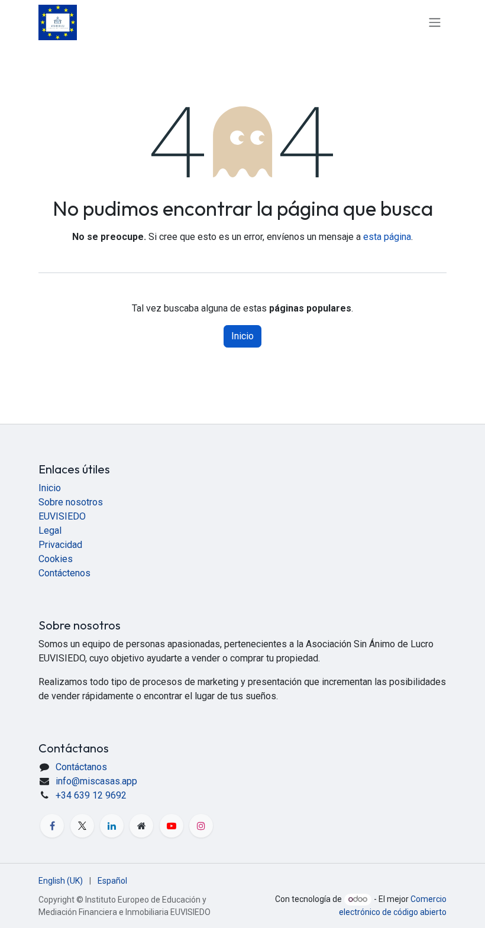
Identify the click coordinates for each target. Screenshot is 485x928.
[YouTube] (171, 826)
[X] (82, 826)
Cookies (55, 558)
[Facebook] (52, 826)
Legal (50, 530)
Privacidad (60, 544)
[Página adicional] (141, 826)
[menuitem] (60, 881)
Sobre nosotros (70, 502)
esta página (387, 236)
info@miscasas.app (96, 781)
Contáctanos (81, 767)
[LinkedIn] (112, 826)
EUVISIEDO (62, 516)
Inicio (242, 336)
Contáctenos (64, 573)
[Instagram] (201, 826)
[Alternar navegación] (435, 23)
